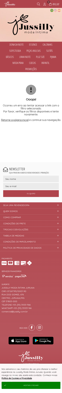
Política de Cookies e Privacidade (17, 378)
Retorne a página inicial (15, 120)
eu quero (31, 194)
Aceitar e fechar (31, 385)
